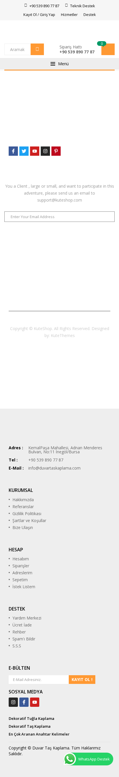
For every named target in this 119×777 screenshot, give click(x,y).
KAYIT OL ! (82, 679)
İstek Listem (23, 586)
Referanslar (23, 506)
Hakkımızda (23, 499)
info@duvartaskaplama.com (54, 468)
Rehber (19, 632)
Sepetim (20, 579)
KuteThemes (63, 335)
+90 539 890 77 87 (77, 52)
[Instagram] (13, 702)
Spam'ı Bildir (23, 639)
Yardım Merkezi (26, 618)
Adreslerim (22, 572)
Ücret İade (22, 625)
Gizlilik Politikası (26, 513)
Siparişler (20, 565)
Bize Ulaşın (22, 527)
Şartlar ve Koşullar (29, 520)
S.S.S (16, 646)
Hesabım (20, 559)
